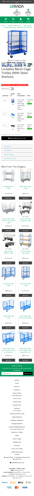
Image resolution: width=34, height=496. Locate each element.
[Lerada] (17, 6)
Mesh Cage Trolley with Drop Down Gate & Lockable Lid (8, 350)
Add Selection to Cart (17, 138)
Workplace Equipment (17, 420)
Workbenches (17, 442)
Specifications (8, 150)
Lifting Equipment (17, 417)
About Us (17, 386)
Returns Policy (17, 393)
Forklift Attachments (17, 452)
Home (17, 383)
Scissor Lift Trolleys (17, 449)
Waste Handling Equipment (17, 427)
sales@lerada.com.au (17, 462)
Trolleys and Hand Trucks (17, 414)
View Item (8, 198)
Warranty (17, 408)
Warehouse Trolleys (17, 432)
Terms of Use (17, 398)
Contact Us (17, 390)
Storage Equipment (17, 423)
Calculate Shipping (9, 154)
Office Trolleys (17, 439)
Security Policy (17, 405)
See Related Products (10, 158)
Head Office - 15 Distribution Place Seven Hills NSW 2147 (18, 458)
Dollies (17, 435)
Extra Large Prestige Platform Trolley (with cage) (8, 220)
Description (7, 146)
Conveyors (17, 445)
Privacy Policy (17, 402)
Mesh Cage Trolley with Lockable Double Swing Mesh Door (25, 350)
